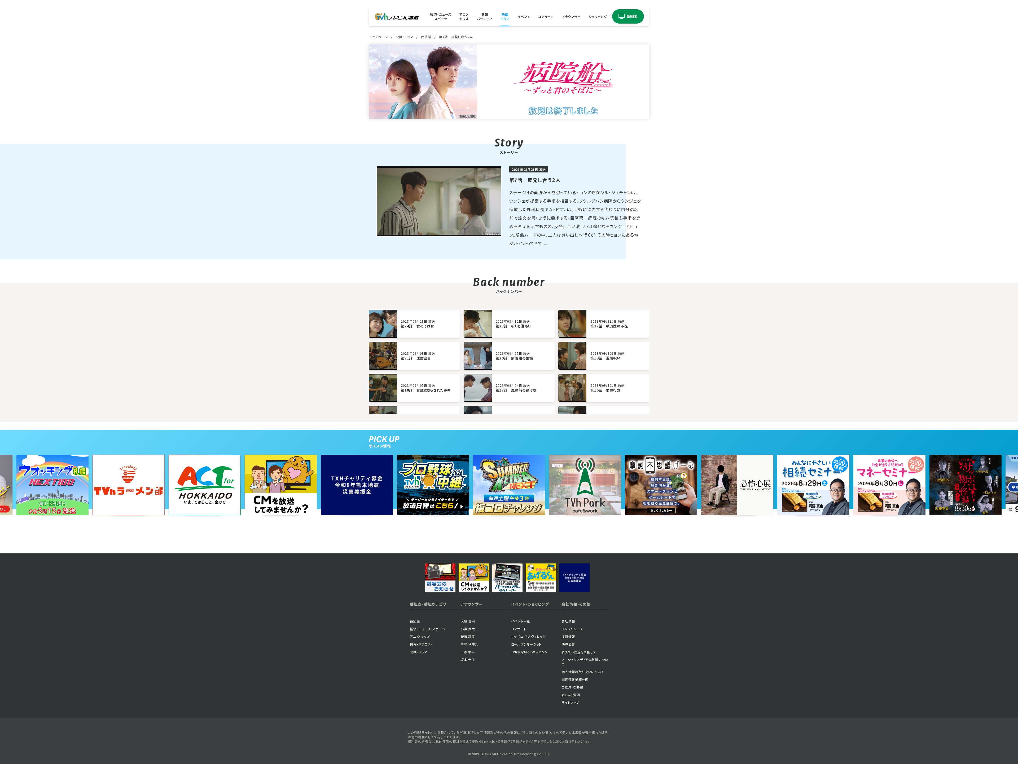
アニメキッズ (464, 16)
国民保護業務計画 (575, 679)
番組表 (415, 621)
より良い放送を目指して (578, 652)
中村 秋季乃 (469, 644)
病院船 (426, 36)
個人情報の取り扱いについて (582, 671)
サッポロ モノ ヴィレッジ (528, 636)
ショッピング (598, 16)
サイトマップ (570, 702)
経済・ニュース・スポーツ (427, 629)
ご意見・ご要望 (572, 687)
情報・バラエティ (421, 644)
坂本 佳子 (467, 659)
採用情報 (568, 636)
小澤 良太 (467, 629)
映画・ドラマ (404, 36)
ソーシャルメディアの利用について (584, 661)
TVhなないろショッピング (529, 652)
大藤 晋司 (467, 621)
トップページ (379, 36)
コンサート (546, 16)
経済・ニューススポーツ (440, 16)
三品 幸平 (467, 652)
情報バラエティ (485, 16)
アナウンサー (571, 16)
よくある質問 (570, 694)
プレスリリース (572, 629)
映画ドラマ (505, 16)
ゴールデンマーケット (526, 644)
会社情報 (568, 621)
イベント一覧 (520, 621)
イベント (523, 16)
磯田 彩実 (467, 636)
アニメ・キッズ (419, 636)
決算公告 (568, 644)
